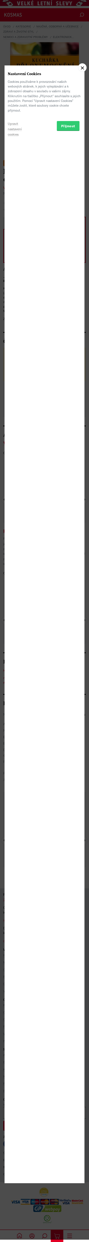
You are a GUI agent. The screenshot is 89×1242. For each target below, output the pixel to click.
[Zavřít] (82, 67)
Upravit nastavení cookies (15, 128)
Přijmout (68, 126)
